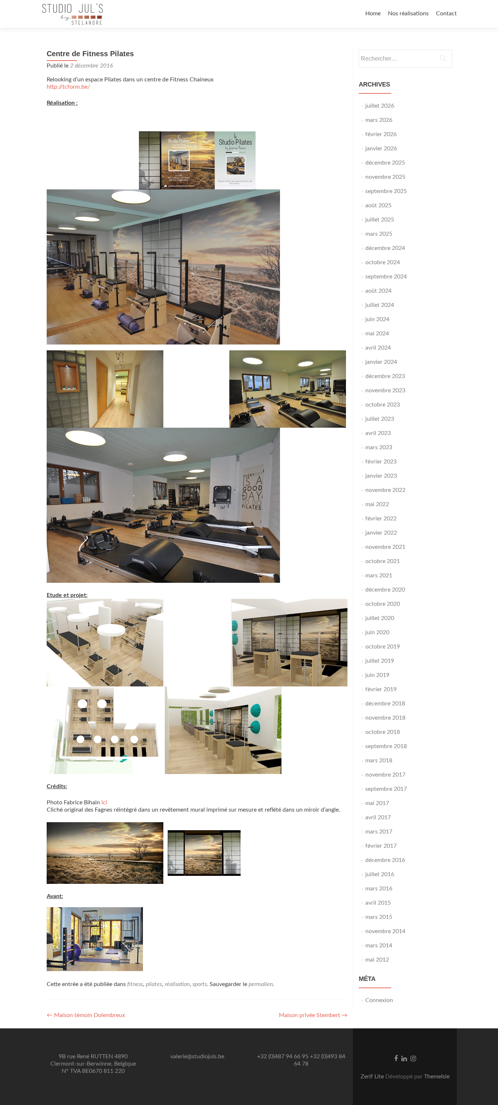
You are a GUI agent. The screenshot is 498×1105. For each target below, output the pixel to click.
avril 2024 (378, 348)
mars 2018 (378, 760)
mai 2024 (377, 333)
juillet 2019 (379, 661)
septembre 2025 (386, 191)
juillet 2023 (379, 419)
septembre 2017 (386, 789)
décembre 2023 (385, 376)
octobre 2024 (382, 262)
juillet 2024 (379, 305)
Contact (446, 13)
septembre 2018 (386, 746)
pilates (154, 984)
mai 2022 (377, 504)
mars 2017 (378, 832)
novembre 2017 (385, 775)
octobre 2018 (382, 732)
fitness (135, 984)
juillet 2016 (379, 874)
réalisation (177, 984)
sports (199, 984)
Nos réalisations (408, 13)
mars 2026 (378, 120)
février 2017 (381, 846)
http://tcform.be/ (68, 87)
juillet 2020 (379, 618)
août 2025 (378, 205)
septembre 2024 (386, 277)
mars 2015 (378, 917)
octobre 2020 (382, 604)
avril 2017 (378, 817)
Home (373, 13)
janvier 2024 (381, 362)
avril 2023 (378, 433)
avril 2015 (378, 903)
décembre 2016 (385, 860)
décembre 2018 (385, 703)
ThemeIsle (437, 1076)
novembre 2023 (385, 390)
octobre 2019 (382, 647)
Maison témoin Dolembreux (86, 1015)
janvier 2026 (381, 148)
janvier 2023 (381, 476)
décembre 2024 (385, 248)
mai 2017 (377, 803)
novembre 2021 (385, 547)
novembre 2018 (385, 718)
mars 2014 (378, 945)
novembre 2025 (385, 177)
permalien (261, 984)
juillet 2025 (379, 220)
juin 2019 (377, 675)
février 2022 (381, 518)
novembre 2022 (385, 490)
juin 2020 (377, 632)
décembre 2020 (385, 590)
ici (104, 802)
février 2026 (381, 134)
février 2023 (381, 462)
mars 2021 (378, 575)
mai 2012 (377, 960)
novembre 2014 (385, 931)
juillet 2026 (379, 106)
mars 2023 (378, 447)
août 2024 (378, 291)
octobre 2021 (382, 561)
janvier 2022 (381, 533)
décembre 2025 (385, 163)
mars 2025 (378, 234)
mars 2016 (378, 889)
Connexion (379, 1000)
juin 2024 (377, 319)
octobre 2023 (382, 405)
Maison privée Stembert (313, 1015)
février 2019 (381, 689)
